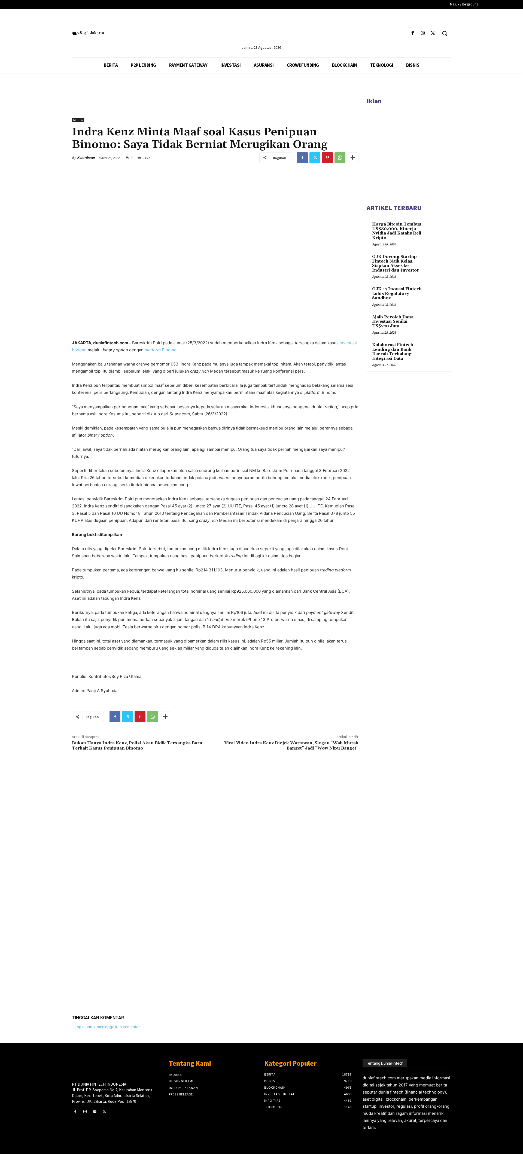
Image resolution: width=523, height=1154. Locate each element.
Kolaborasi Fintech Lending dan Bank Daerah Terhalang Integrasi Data (392, 351)
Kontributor (86, 157)
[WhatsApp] (340, 157)
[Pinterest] (327, 157)
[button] (444, 33)
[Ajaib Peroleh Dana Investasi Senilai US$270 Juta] (436, 323)
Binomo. (161, 349)
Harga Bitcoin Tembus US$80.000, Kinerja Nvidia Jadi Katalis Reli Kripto (396, 231)
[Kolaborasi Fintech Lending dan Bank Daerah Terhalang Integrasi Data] (436, 351)
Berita (78, 120)
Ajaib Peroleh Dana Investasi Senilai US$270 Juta (392, 322)
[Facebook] (412, 33)
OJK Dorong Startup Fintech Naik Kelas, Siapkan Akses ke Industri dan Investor (395, 263)
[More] (352, 157)
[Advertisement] (215, 926)
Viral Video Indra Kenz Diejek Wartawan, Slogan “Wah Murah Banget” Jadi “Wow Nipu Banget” (291, 745)
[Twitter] (433, 33)
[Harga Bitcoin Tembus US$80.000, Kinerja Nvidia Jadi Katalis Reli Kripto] (436, 230)
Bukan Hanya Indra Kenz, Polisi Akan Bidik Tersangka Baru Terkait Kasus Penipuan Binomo (137, 745)
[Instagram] (423, 33)
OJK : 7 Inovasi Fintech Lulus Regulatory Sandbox (397, 294)
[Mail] (94, 1111)
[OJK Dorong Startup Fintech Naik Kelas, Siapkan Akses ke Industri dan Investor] (436, 263)
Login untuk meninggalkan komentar (107, 1026)
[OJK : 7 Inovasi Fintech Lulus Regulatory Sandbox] (436, 295)
